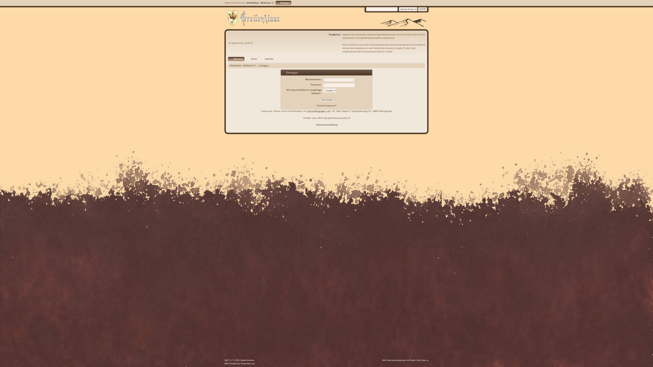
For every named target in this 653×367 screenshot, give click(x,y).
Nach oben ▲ (423, 360)
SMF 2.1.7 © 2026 (231, 360)
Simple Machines (247, 360)
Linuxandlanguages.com (319, 111)
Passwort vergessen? (327, 105)
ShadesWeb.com (248, 364)
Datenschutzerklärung (327, 125)
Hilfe (384, 360)
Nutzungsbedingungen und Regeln (401, 360)
